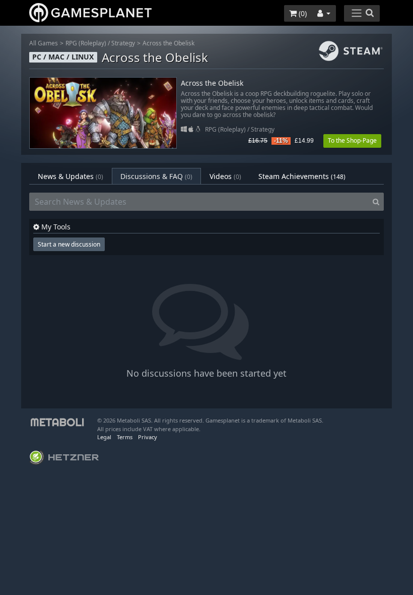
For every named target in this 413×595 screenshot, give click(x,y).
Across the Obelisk (168, 43)
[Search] (376, 202)
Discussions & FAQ (156, 176)
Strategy (123, 43)
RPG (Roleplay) (85, 43)
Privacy (147, 437)
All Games (43, 43)
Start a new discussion (69, 244)
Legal (104, 437)
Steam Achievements (302, 176)
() (302, 13)
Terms (124, 437)
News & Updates (70, 176)
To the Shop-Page (352, 140)
